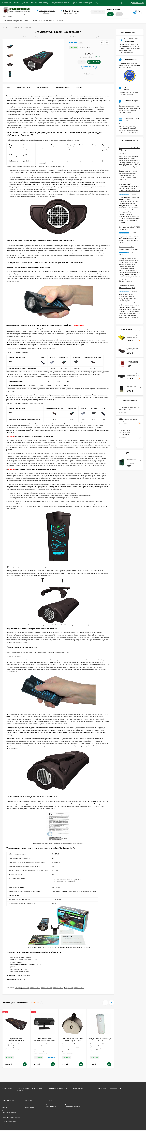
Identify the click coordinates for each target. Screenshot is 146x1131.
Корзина (27, 1105)
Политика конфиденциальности (9, 1120)
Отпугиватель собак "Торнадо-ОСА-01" (100, 1040)
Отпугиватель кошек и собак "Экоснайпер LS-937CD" (72, 1040)
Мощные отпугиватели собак (74, 988)
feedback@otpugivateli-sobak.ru (58, 1088)
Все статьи (122, 444)
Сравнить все (35, 1002)
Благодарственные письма (59, 3)
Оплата (16, 3)
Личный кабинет (29, 1107)
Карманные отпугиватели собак (52, 988)
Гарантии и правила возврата (82, 3)
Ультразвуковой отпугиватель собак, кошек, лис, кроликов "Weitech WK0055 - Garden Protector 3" (129, 187)
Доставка (25, 3)
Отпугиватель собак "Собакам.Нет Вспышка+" (16, 1040)
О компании (6, 3)
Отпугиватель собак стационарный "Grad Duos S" (44, 1040)
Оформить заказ (29, 1110)
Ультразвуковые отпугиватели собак (20, 27)
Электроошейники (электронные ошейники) (72, 1105)
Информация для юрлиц (39, 3)
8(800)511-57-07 (70, 10)
